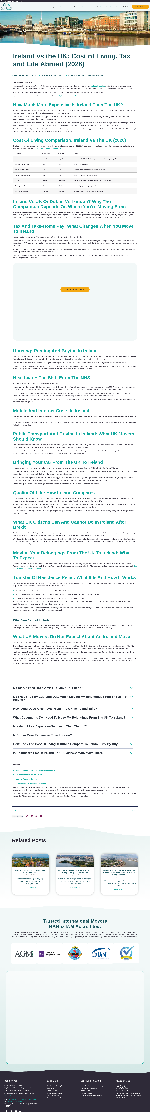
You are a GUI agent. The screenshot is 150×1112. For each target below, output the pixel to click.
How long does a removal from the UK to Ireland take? (55, 708)
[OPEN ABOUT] (110, 7)
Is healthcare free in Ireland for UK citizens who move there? (58, 753)
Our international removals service (29, 775)
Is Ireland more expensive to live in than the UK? (50, 726)
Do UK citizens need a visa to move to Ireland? (48, 688)
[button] (73, 687)
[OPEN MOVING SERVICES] (61, 7)
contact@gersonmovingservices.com (22, 1099)
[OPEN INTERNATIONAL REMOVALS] (82, 7)
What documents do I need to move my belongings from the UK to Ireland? (69, 717)
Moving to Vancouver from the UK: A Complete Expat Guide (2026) (75, 871)
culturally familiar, (98, 86)
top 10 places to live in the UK (66, 96)
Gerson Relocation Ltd (12, 1096)
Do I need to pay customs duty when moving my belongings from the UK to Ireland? (70, 698)
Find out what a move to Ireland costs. (48, 148)
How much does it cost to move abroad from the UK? (36, 770)
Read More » (31, 887)
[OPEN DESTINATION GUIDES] (100, 7)
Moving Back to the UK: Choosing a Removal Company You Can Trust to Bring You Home (119, 872)
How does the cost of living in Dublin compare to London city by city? (66, 744)
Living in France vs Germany (27, 779)
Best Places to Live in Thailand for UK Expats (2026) (30, 871)
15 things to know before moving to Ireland (32, 783)
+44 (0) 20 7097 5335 (15, 1101)
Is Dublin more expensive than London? (42, 735)
